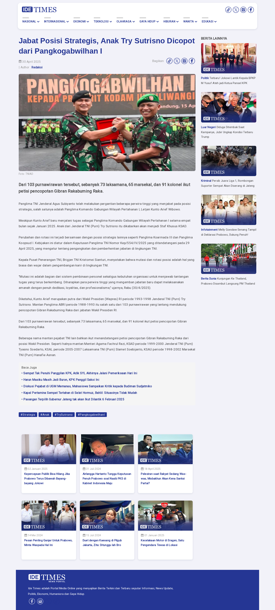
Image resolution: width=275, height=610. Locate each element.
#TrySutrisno (64, 414)
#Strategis (28, 414)
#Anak (44, 414)
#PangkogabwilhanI (91, 414)
